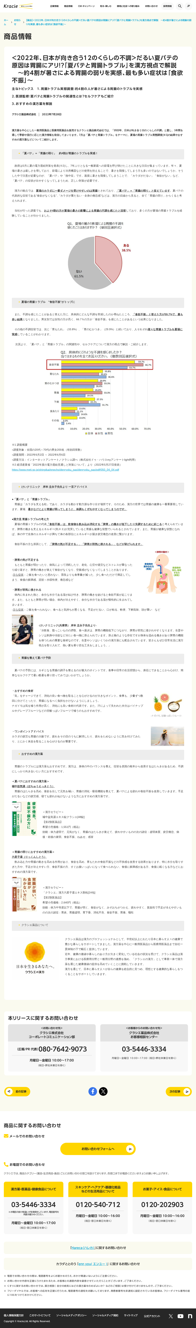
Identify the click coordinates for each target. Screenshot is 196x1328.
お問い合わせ (151, 6)
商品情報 (68, 6)
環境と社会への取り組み (128, 6)
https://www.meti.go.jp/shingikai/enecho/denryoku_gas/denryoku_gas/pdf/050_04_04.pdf (65, 469)
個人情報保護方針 (14, 1315)
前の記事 (21, 1091)
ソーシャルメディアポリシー (71, 1315)
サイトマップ (131, 1315)
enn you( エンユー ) (92, 1263)
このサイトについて (40, 1315)
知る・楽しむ (105, 6)
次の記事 (175, 1091)
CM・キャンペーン (86, 6)
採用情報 (167, 6)
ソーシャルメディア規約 (105, 1315)
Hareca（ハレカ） (83, 1247)
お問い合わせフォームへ (98, 1148)
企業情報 (54, 6)
